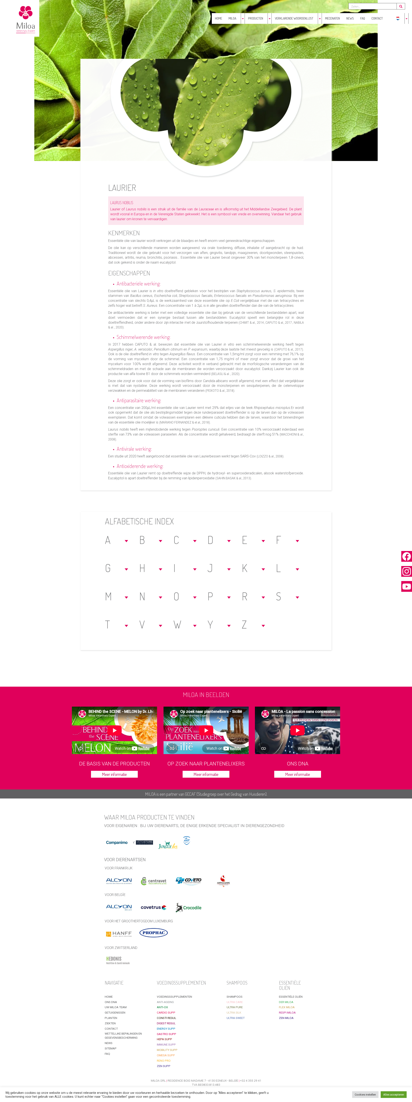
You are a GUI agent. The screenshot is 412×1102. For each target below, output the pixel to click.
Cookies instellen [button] (365, 1094)
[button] (117, 539)
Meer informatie (114, 774)
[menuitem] (397, 18)
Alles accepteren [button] (393, 1094)
